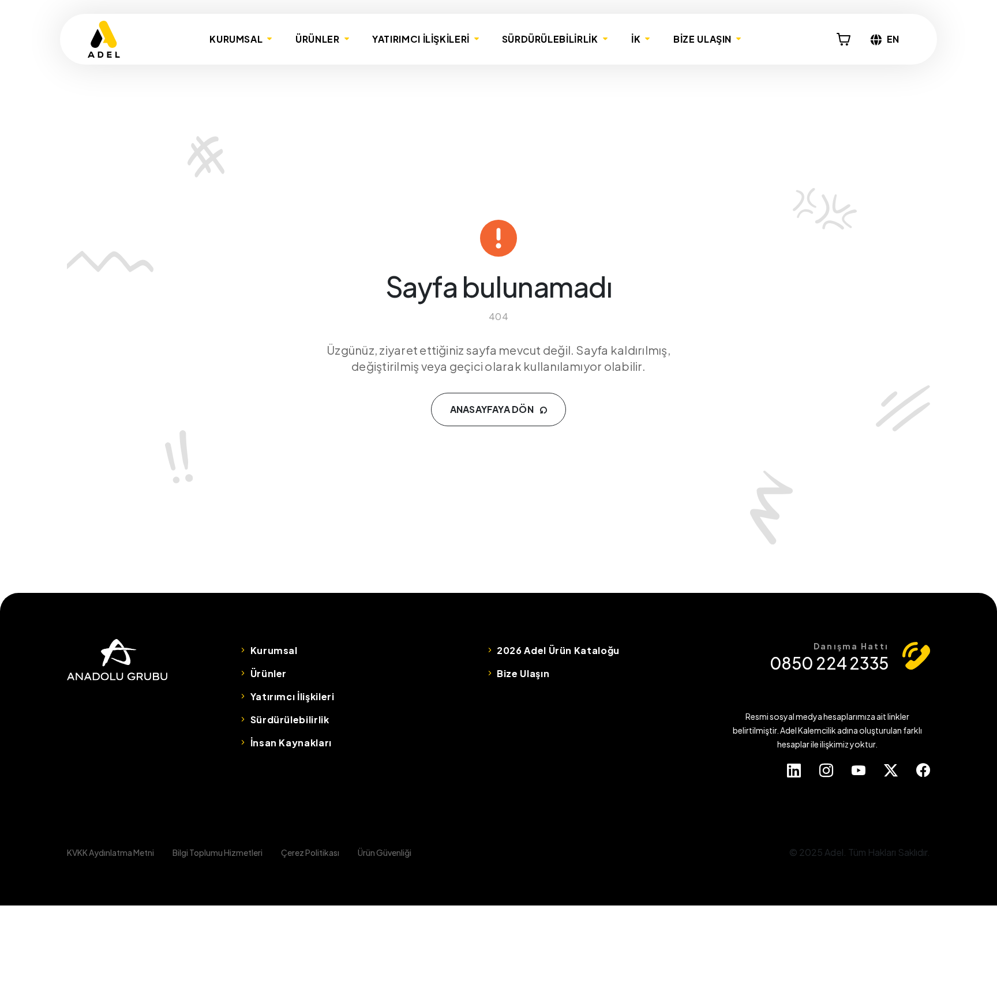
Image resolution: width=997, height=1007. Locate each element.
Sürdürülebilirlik (289, 719)
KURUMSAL (236, 39)
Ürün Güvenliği (384, 852)
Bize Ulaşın (523, 673)
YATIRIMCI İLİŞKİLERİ (421, 39)
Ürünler (268, 673)
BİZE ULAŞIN (702, 39)
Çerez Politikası (310, 852)
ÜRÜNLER (317, 39)
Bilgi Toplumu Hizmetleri (218, 852)
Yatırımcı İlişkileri (292, 696)
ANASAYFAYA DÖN (493, 409)
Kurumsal (274, 650)
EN (893, 39)
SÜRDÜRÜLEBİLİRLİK (550, 39)
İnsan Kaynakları (291, 743)
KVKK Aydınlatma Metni (110, 852)
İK (635, 39)
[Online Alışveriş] (843, 39)
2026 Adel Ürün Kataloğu (558, 650)
